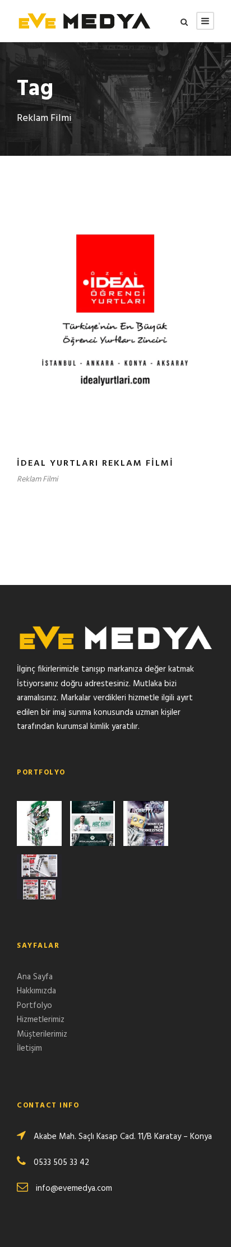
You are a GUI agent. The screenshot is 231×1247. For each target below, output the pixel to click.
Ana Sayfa (35, 977)
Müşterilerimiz (42, 1034)
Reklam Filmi (37, 479)
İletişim (29, 1048)
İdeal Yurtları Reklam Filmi (95, 463)
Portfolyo (34, 1005)
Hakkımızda (36, 991)
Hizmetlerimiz (40, 1020)
